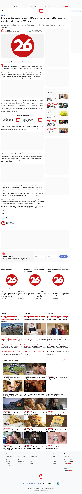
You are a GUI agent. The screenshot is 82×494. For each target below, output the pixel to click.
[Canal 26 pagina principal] (41, 12)
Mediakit (67, 463)
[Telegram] (38, 483)
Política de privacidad (68, 461)
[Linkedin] (32, 483)
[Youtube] (29, 483)
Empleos (66, 468)
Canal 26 (8, 30)
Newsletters (68, 470)
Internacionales (21, 461)
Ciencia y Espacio (33, 456)
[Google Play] (52, 484)
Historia (31, 459)
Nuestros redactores (68, 466)
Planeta (31, 461)
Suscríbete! (63, 256)
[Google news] (40, 483)
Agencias (3, 15)
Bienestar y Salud (21, 456)
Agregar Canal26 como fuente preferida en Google (37, 31)
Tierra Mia (54, 459)
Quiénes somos (67, 456)
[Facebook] (23, 483)
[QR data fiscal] (58, 484)
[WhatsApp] (36, 483)
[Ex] (27, 483)
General (19, 459)
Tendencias (20, 465)
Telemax (54, 461)
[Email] (11, 222)
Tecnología (8, 465)
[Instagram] (25, 483)
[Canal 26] (41, 476)
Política (3, 313)
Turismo (31, 465)
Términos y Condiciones (38, 488)
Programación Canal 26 (68, 465)
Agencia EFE (4, 217)
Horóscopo (8, 461)
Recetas (31, 463)
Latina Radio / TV (56, 458)
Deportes (20, 458)
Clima (7, 458)
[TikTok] (34, 483)
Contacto (66, 458)
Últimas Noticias (9, 456)
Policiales (8, 463)
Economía (27, 313)
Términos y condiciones (68, 459)
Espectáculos (8, 459)
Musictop (54, 463)
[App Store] (45, 484)
